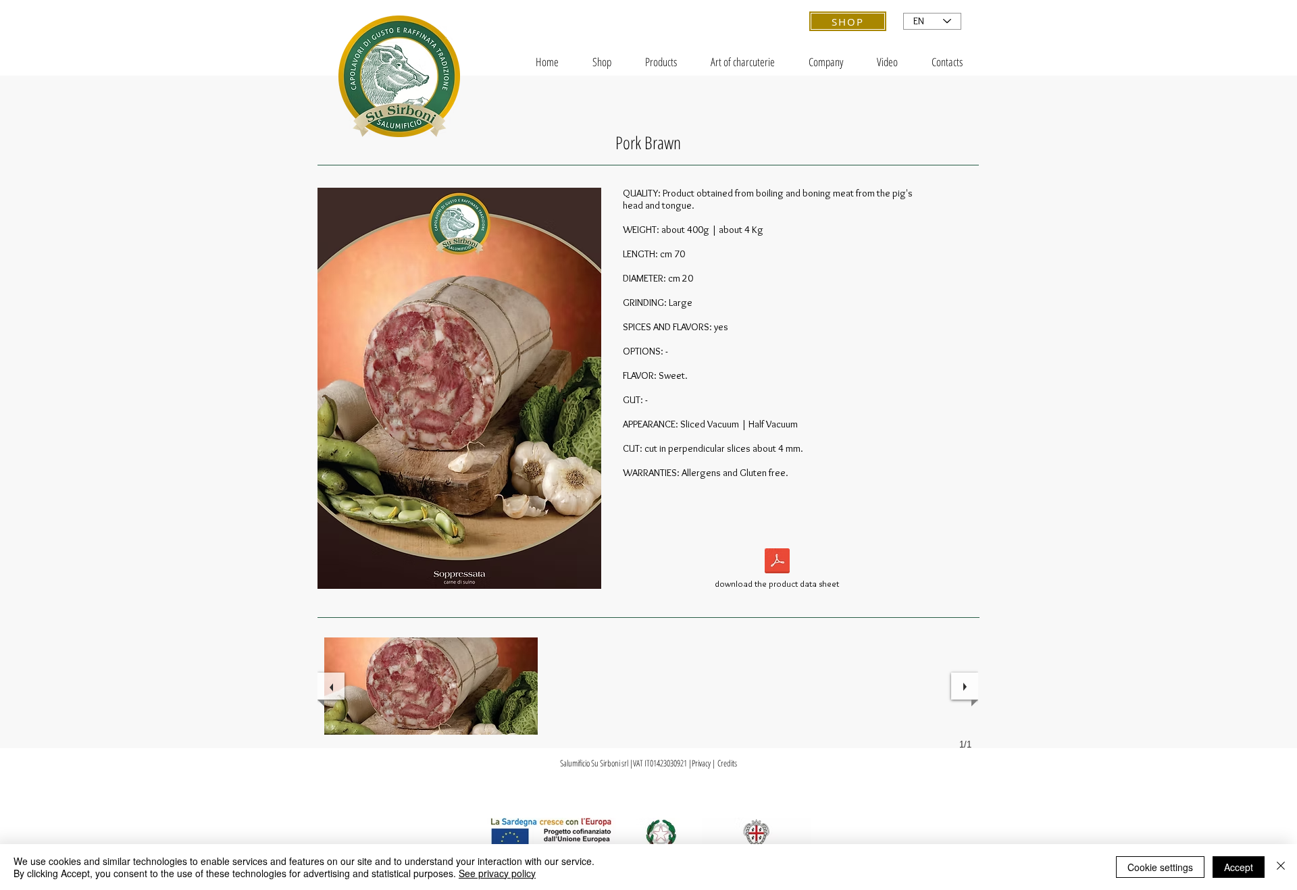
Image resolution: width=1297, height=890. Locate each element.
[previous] (331, 686)
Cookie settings (1160, 867)
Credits (727, 763)
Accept (1238, 867)
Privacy (701, 763)
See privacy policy (497, 873)
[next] (964, 686)
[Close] (1281, 867)
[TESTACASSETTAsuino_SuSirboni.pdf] (777, 562)
